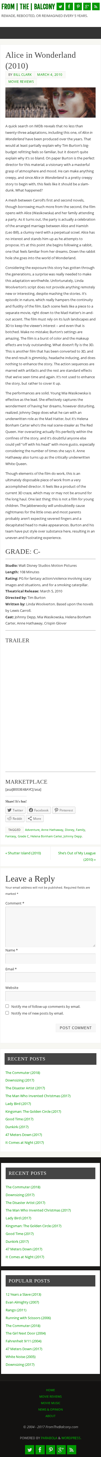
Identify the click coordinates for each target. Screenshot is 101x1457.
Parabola (49, 1438)
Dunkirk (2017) (17, 1127)
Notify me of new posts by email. (37, 1013)
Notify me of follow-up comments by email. (45, 1006)
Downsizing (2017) (19, 1080)
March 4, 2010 (49, 74)
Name (11, 950)
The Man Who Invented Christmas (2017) (38, 1096)
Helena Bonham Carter (46, 836)
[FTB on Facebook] (69, 6)
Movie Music (50, 1403)
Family (80, 830)
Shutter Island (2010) (23, 853)
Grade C (23, 836)
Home (50, 1390)
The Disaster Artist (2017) (25, 1088)
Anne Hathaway (52, 830)
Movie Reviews (21, 81)
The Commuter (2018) (22, 1072)
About (50, 1416)
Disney (69, 830)
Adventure (32, 830)
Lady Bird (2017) (18, 1103)
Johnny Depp (73, 836)
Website (11, 987)
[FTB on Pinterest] (78, 6)
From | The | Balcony (28, 7)
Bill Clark (22, 74)
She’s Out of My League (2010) (77, 856)
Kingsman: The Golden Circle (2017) (33, 1111)
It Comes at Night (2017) (24, 1142)
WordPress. (71, 1438)
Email (11, 969)
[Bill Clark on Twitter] (60, 6)
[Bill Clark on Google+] (87, 6)
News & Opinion (50, 1409)
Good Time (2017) (19, 1119)
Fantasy (10, 836)
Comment (14, 903)
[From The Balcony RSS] (96, 6)
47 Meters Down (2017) (23, 1134)
